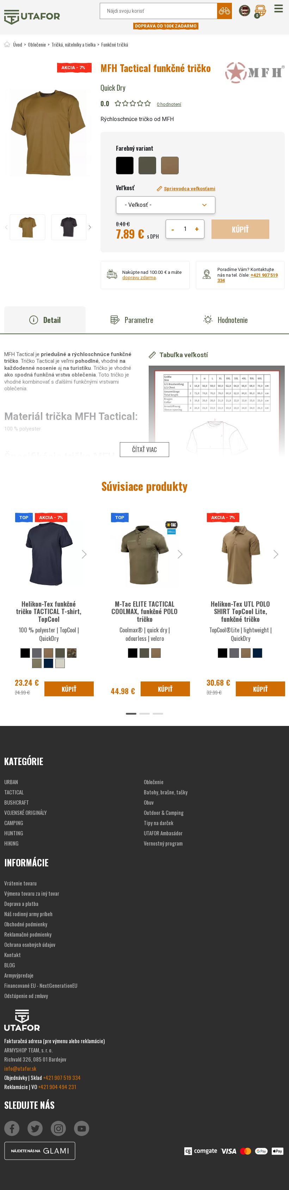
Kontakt (12, 954)
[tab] (45, 319)
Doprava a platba (21, 903)
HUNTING (13, 833)
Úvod (17, 44)
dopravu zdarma (139, 277)
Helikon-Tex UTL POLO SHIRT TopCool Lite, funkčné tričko (240, 611)
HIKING (11, 843)
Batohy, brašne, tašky (165, 792)
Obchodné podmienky (25, 924)
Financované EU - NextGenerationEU (40, 985)
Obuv (149, 802)
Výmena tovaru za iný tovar (31, 893)
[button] (278, 9)
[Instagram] (81, 1128)
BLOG (9, 965)
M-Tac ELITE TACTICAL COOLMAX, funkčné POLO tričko (144, 611)
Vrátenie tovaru (20, 883)
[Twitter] (35, 1128)
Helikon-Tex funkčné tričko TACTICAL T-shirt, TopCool (48, 611)
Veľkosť (125, 188)
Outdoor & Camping (164, 812)
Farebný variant (134, 148)
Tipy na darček (158, 823)
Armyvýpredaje (18, 975)
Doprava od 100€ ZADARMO (166, 26)
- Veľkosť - (138, 205)
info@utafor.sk (20, 1068)
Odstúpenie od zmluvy (26, 995)
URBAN (11, 782)
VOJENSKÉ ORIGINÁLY (25, 812)
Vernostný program (163, 843)
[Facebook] (11, 1128)
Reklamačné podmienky (27, 934)
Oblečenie (37, 44)
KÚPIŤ (240, 229)
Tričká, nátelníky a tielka (73, 44)
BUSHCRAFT (16, 802)
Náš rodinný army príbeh (28, 914)
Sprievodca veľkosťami (189, 188)
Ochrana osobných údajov (29, 944)
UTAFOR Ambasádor (163, 833)
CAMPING (13, 823)
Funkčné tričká (114, 44)
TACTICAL (14, 792)
